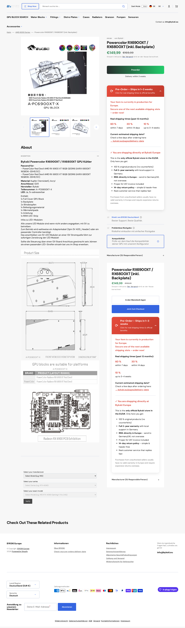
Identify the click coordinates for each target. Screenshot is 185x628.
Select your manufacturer (34, 472)
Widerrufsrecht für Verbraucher (120, 561)
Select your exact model (33, 491)
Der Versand (127, 57)
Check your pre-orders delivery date (70, 551)
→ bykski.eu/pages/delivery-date (127, 141)
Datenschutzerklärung (116, 551)
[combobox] (84, 6)
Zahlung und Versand (115, 558)
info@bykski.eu (171, 22)
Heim (9, 32)
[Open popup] (140, 217)
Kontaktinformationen (110, 621)
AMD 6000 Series (22, 32)
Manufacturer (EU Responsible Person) (125, 255)
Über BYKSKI (59, 548)
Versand (96, 621)
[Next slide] (96, 127)
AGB (90, 621)
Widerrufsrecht (61, 621)
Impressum (111, 548)
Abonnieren (67, 607)
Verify (28, 501)
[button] (169, 6)
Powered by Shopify (20, 551)
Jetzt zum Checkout (135, 309)
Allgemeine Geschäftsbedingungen (121, 555)
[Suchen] (124, 6)
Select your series (31, 481)
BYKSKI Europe (23, 548)
